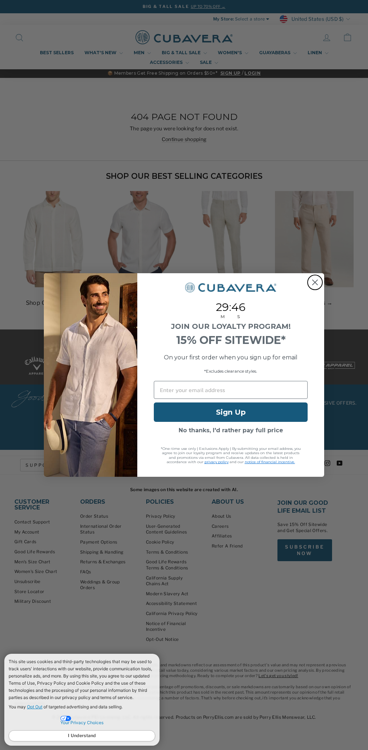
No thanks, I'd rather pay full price (231, 430)
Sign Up (231, 412)
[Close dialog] (315, 282)
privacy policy (216, 462)
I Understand (82, 735)
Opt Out (34, 706)
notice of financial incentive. (270, 462)
